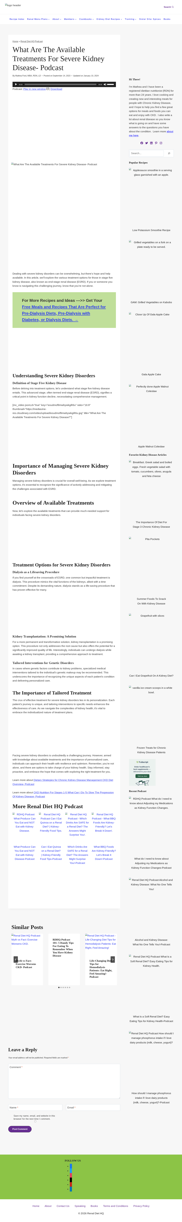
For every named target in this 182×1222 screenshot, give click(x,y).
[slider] (111, 84)
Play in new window (34, 89)
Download (56, 89)
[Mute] (105, 84)
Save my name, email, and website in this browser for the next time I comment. (34, 1117)
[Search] (169, 153)
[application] (64, 84)
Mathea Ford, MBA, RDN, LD (28, 76)
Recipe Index (17, 19)
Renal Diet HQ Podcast (32, 41)
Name (14, 1107)
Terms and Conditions (115, 1206)
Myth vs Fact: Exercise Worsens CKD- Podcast (26, 964)
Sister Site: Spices (150, 19)
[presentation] (27, 944)
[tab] (59, 987)
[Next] (113, 959)
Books (167, 19)
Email (71, 1107)
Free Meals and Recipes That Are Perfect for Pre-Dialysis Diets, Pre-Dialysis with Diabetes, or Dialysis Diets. (64, 313)
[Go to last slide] (16, 959)
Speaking (80, 1206)
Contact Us (63, 1206)
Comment (16, 1067)
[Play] (16, 84)
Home (15, 41)
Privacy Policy (141, 1206)
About (48, 1206)
